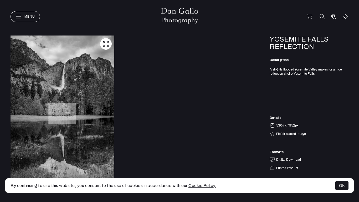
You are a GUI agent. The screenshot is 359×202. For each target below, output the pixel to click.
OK (342, 185)
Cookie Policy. (202, 185)
